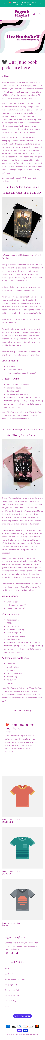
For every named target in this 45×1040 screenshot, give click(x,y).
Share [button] (6, 76)
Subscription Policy (12, 990)
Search (8, 1006)
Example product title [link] (11, 819)
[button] (4, 14)
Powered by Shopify (31, 1034)
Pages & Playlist (18, 1034)
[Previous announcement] (4, 3)
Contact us (9, 974)
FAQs (7, 968)
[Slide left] (17, 766)
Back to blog (24, 710)
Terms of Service (12, 995)
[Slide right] (27, 766)
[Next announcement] (40, 3)
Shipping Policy (11, 985)
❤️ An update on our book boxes (19, 726)
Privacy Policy (10, 1001)
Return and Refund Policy (15, 979)
